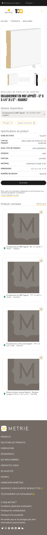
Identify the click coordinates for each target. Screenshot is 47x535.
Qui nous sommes (10, 459)
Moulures (28, 21)
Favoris (5, 476)
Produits (15, 21)
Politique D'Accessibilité (12, 515)
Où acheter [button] (23, 183)
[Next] (12, 79)
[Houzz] (22, 528)
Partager (6, 123)
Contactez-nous (10, 465)
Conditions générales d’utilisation (16, 506)
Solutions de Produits (13, 442)
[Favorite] (41, 212)
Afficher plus (41, 204)
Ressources (7, 453)
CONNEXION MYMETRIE (12, 482)
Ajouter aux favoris (25, 123)
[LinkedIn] (16, 528)
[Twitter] (2, 528)
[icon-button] (34, 66)
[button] (45, 80)
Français (28, 3)
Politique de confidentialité (13, 510)
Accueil (4, 21)
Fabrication (7, 448)
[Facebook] (12, 528)
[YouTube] (19, 528)
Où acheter (7, 471)
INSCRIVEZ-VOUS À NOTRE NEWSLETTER (20, 488)
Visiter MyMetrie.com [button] (10, 195)
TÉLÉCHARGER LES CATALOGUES (16, 494)
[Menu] (41, 11)
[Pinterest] (9, 528)
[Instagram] (6, 528)
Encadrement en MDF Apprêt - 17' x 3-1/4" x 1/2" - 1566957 (22, 114)
